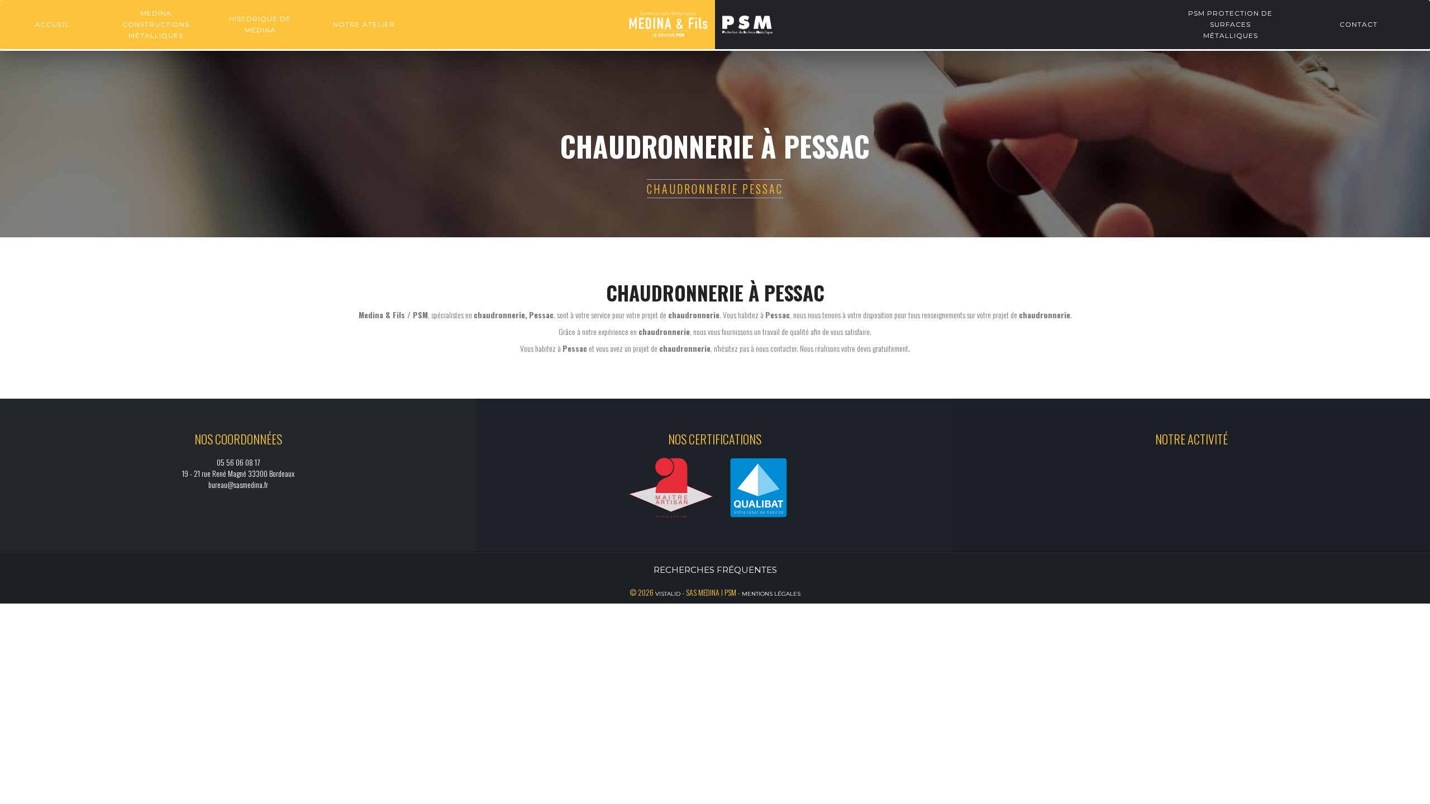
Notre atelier (364, 24)
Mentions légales (771, 593)
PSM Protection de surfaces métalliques (1230, 24)
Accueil (52, 24)
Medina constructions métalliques (155, 24)
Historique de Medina (260, 24)
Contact (1358, 24)
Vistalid (667, 593)
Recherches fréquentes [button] (715, 569)
